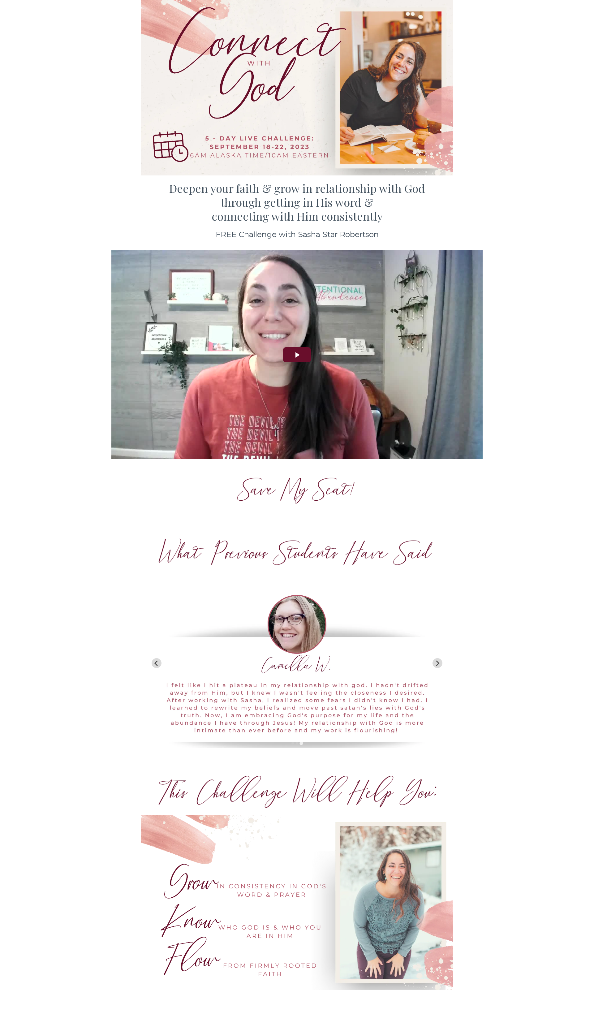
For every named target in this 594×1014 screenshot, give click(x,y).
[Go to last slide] (156, 663)
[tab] (292, 743)
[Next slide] (437, 663)
